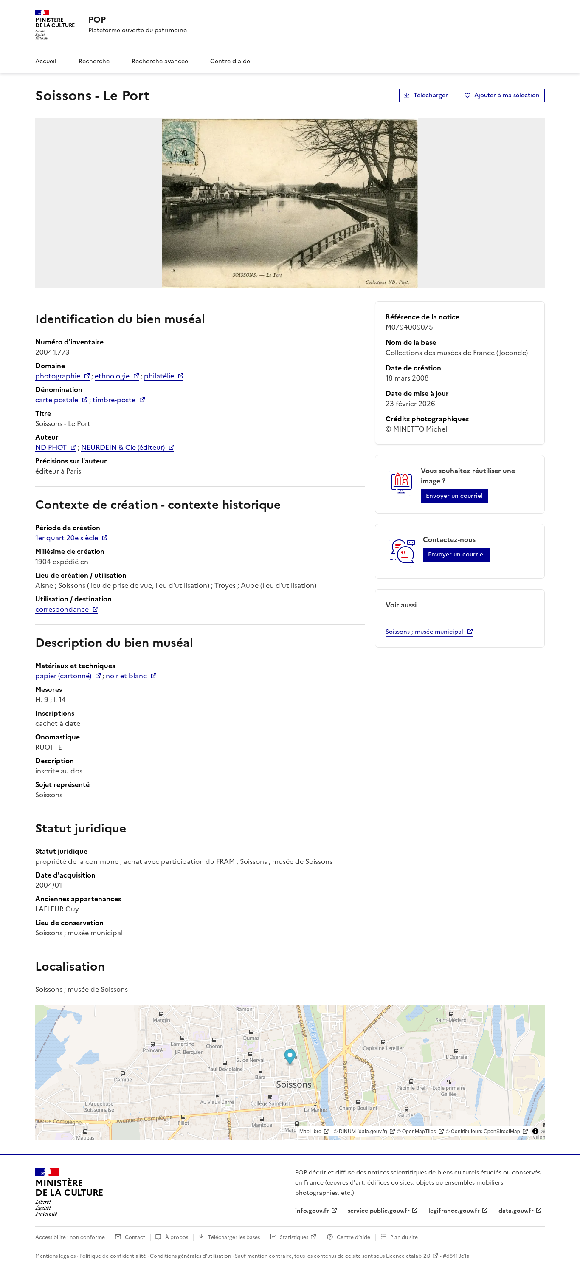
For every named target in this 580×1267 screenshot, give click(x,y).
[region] (290, 1072)
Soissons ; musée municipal (424, 631)
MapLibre (310, 1130)
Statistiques (294, 1237)
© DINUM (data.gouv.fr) (360, 1130)
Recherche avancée (160, 61)
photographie (57, 376)
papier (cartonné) (63, 676)
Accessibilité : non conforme (70, 1237)
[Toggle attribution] (535, 1131)
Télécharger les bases (234, 1237)
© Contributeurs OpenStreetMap (483, 1130)
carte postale (56, 400)
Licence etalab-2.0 (408, 1256)
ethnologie (112, 376)
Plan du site (404, 1237)
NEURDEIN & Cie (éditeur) (123, 447)
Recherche (94, 61)
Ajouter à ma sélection (507, 95)
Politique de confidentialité (112, 1256)
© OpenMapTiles (416, 1130)
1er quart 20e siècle (66, 538)
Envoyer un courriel (454, 495)
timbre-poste (114, 400)
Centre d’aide (353, 1237)
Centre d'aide (230, 61)
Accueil (45, 61)
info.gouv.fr (312, 1210)
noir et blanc (126, 676)
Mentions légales (55, 1256)
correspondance (62, 609)
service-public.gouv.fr (379, 1210)
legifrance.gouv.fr (454, 1210)
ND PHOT (51, 447)
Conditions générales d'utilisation (190, 1256)
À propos (176, 1237)
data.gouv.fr (516, 1210)
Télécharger (431, 95)
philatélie (159, 376)
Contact (135, 1237)
